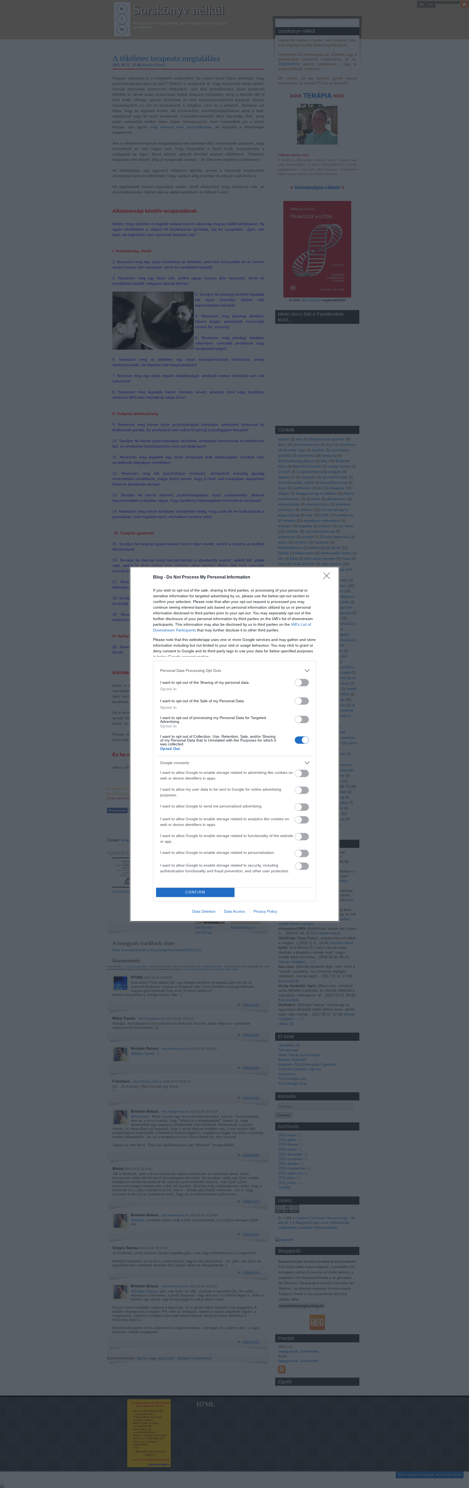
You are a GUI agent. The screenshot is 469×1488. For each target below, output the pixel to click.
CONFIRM (195, 892)
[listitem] (234, 670)
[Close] (328, 577)
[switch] (302, 682)
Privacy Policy (265, 911)
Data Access (234, 911)
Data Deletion (204, 911)
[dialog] (234, 744)
